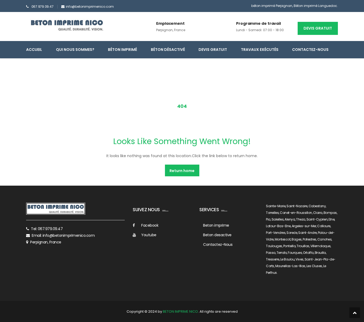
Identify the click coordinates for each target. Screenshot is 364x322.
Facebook (149, 225)
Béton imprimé (122, 49)
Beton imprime (216, 225)
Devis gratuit (318, 28)
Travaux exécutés (259, 49)
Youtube (148, 235)
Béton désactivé (168, 49)
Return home (182, 170)
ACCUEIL (34, 49)
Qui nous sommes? (75, 49)
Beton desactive (217, 235)
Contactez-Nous (310, 49)
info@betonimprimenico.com (90, 6)
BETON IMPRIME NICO (180, 311)
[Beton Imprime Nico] (67, 25)
